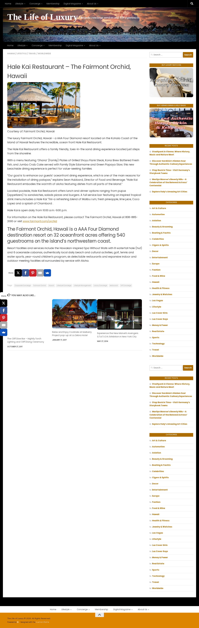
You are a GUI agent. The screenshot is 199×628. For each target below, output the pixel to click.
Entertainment (160, 257)
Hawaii (11, 53)
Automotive (158, 214)
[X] (18, 273)
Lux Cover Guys (160, 319)
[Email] (40, 273)
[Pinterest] (32, 273)
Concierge (34, 3)
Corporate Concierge (23, 285)
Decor (155, 251)
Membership (53, 3)
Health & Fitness (160, 288)
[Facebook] (25, 273)
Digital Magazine (72, 3)
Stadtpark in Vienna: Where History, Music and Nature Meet (169, 153)
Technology (158, 343)
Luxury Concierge (100, 285)
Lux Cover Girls (160, 313)
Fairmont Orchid (39, 285)
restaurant (114, 285)
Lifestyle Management (82, 285)
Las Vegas (157, 300)
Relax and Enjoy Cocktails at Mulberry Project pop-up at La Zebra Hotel (72, 333)
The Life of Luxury (42, 17)
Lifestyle (19, 3)
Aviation (156, 220)
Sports (155, 337)
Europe (155, 263)
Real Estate (158, 331)
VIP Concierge (126, 285)
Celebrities (158, 239)
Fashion (156, 269)
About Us (91, 3)
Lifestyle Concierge (64, 285)
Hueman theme (42, 622)
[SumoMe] (47, 273)
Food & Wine (158, 276)
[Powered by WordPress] (18, 622)
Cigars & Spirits (160, 245)
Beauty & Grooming (162, 226)
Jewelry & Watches (162, 294)
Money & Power (160, 325)
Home (8, 3)
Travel (32, 53)
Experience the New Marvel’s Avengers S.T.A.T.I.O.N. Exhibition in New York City (117, 335)
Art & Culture (159, 208)
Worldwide (44, 53)
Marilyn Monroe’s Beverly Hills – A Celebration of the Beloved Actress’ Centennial (168, 182)
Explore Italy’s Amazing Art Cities (169, 191)
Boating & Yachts (161, 232)
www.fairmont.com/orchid (40, 221)
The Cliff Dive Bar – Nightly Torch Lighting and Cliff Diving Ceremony (25, 340)
